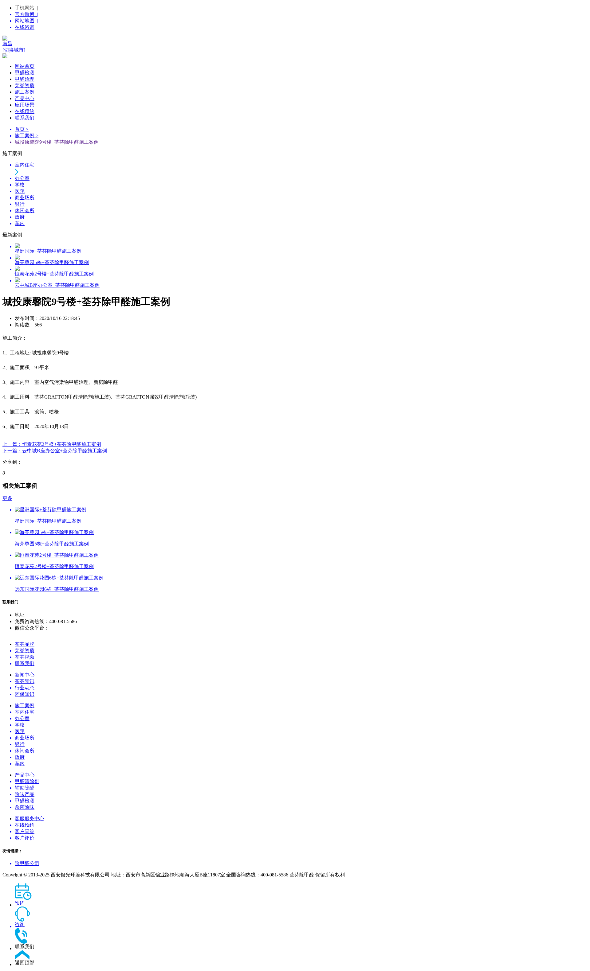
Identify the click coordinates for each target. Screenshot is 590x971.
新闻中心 (24, 674)
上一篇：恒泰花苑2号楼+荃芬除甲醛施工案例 (51, 444)
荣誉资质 (24, 85)
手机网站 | (26, 7)
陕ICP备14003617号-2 (369, 874)
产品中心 (24, 98)
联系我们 (24, 117)
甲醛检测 (24, 72)
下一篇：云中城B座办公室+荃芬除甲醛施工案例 (54, 450)
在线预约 (24, 111)
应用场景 (24, 104)
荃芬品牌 (24, 644)
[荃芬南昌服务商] (295, 38)
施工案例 (24, 92)
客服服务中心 (29, 818)
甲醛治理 (24, 79)
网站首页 (24, 66)
